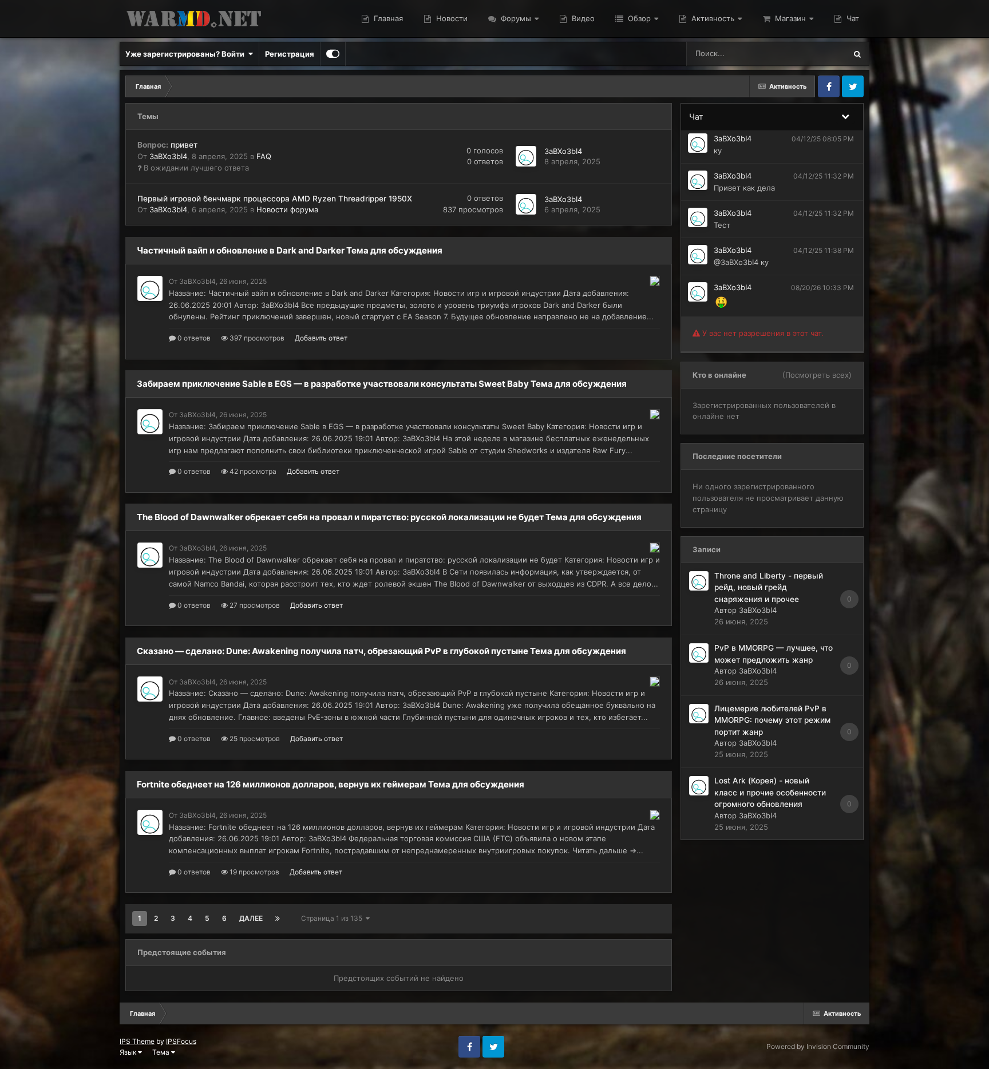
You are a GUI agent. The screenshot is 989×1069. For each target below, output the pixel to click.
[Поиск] (857, 54)
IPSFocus (181, 1041)
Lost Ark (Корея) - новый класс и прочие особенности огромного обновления (770, 792)
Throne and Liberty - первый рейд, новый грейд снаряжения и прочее (768, 587)
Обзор (638, 18)
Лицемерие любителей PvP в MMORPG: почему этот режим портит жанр (772, 720)
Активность (711, 18)
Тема (161, 1052)
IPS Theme (137, 1041)
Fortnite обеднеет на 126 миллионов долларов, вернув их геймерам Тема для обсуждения (330, 784)
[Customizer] (333, 54)
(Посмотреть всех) (817, 374)
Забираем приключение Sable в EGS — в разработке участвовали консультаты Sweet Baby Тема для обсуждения (382, 383)
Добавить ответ (321, 338)
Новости (451, 18)
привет (167, 144)
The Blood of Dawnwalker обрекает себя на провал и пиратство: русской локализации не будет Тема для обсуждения (389, 517)
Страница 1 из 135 (333, 918)
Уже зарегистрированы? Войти (186, 53)
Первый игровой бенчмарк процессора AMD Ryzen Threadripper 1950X (274, 198)
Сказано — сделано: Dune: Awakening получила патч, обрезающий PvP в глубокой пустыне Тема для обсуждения (381, 651)
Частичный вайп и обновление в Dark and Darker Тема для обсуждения (289, 250)
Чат (851, 18)
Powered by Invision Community (817, 1046)
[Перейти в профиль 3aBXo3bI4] (526, 156)
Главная (387, 18)
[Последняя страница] (278, 918)
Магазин (789, 18)
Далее (251, 918)
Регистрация (289, 53)
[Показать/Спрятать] (845, 116)
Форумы (515, 18)
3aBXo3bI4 (168, 156)
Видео (582, 18)
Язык (129, 1052)
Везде (820, 53)
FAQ (263, 156)
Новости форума (287, 209)
